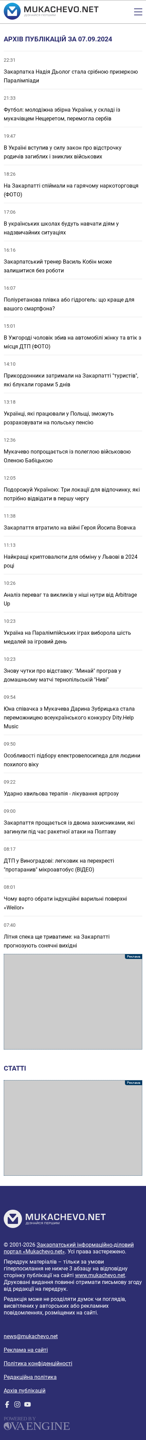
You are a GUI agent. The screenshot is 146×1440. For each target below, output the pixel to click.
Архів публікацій (24, 1390)
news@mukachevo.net (31, 1336)
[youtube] (27, 1406)
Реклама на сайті (26, 1350)
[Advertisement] (73, 1001)
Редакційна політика (30, 1377)
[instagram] (17, 1406)
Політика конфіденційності (38, 1363)
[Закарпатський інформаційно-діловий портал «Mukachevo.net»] (51, 12)
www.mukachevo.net (100, 1275)
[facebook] (7, 1406)
